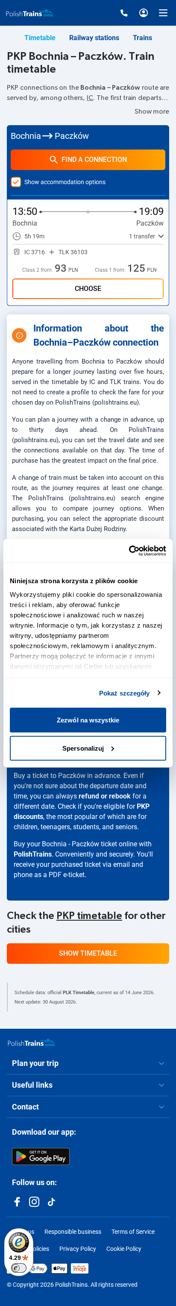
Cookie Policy (123, 1248)
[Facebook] (17, 1202)
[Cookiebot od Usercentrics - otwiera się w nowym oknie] (128, 550)
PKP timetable (89, 916)
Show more (152, 111)
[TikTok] (51, 1202)
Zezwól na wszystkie (88, 720)
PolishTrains (33, 854)
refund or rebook (105, 796)
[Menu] (163, 13)
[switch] (18, 1268)
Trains (142, 38)
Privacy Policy (77, 1248)
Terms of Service (133, 1231)
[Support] (124, 13)
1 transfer (142, 236)
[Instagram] (34, 1202)
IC (90, 97)
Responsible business (72, 1231)
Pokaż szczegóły (124, 692)
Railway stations (94, 38)
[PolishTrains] (31, 1042)
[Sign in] (143, 13)
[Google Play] (41, 1156)
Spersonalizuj (83, 747)
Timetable (40, 38)
